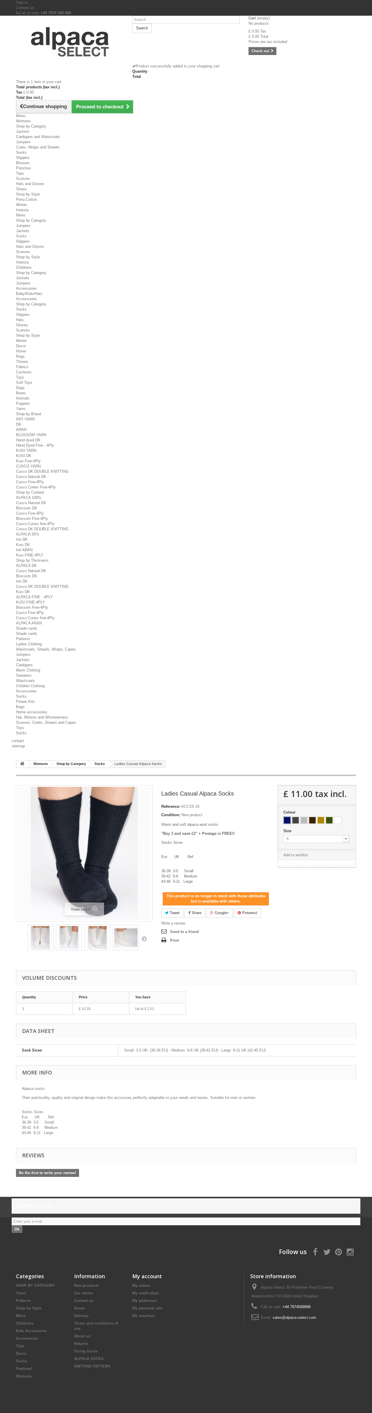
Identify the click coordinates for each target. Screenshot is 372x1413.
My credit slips (145, 1293)
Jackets (22, 131)
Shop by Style (28, 194)
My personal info (147, 1308)
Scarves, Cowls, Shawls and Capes (46, 722)
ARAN (21, 429)
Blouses (23, 163)
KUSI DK (23, 456)
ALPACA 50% (27, 534)
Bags (20, 707)
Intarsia (22, 210)
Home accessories (31, 712)
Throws (22, 361)
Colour (290, 812)
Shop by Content (30, 492)
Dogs (20, 388)
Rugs (20, 356)
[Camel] (321, 820)
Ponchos (23, 168)
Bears (21, 393)
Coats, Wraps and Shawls (38, 147)
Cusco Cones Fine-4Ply (36, 487)
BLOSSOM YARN (31, 435)
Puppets (23, 403)
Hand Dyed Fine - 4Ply (35, 445)
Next (144, 938)
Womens (23, 121)
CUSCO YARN (28, 466)
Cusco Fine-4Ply (30, 482)
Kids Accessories (31, 1331)
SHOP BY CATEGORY (35, 1285)
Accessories (26, 288)
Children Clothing (30, 686)
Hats (20, 320)
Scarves (23, 178)
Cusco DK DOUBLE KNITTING (42, 471)
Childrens (24, 267)
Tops (20, 173)
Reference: (170, 806)
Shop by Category (31, 126)
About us (82, 1336)
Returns (81, 1344)
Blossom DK (26, 508)
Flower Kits (25, 701)
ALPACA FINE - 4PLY (34, 597)
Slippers (23, 157)
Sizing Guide (86, 1351)
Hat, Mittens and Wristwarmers (42, 717)
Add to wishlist (295, 855)
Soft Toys (24, 382)
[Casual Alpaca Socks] (40, 937)
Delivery (81, 1316)
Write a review (173, 923)
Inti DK (22, 539)
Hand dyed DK (28, 440)
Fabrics (22, 367)
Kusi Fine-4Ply (28, 461)
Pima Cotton (26, 199)
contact (18, 741)
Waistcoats (25, 680)
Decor (21, 346)
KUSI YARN (26, 450)
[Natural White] (338, 820)
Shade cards (26, 628)
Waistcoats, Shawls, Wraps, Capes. (46, 649)
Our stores (83, 1293)
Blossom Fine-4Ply (32, 518)
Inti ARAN (24, 550)
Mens (20, 215)
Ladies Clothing (29, 644)
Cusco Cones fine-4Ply (35, 524)
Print (174, 940)
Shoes (21, 189)
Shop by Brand (28, 414)
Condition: (170, 815)
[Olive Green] (329, 820)
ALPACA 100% (28, 497)
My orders (141, 1285)
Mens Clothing (28, 670)
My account (147, 1276)
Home (21, 351)
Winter (21, 205)
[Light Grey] (304, 820)
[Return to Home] (22, 764)
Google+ (221, 913)
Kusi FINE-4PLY (30, 555)
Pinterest (249, 913)
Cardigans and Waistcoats (38, 137)
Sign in (22, 2)
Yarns (21, 408)
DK (18, 424)
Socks (21, 152)
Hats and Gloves (30, 184)
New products (86, 1285)
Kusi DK (23, 544)
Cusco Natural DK (31, 476)
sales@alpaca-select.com (294, 1317)
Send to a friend (184, 932)
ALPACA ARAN (29, 623)
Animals (23, 398)
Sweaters (24, 675)
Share (195, 913)
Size (287, 831)
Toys (20, 377)
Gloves (22, 325)
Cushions (24, 372)
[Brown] (312, 820)
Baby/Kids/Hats (29, 293)
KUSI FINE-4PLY (30, 602)
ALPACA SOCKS (89, 1359)
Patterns (23, 639)
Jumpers (23, 142)
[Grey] (295, 820)
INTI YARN (25, 419)
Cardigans (24, 665)
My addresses (144, 1301)
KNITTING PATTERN (92, 1366)
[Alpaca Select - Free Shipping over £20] (70, 43)
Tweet (174, 913)
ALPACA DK (26, 565)
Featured (24, 1369)
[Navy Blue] (287, 820)
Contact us (25, 8)
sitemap (18, 746)
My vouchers (143, 1316)
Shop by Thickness (32, 560)
